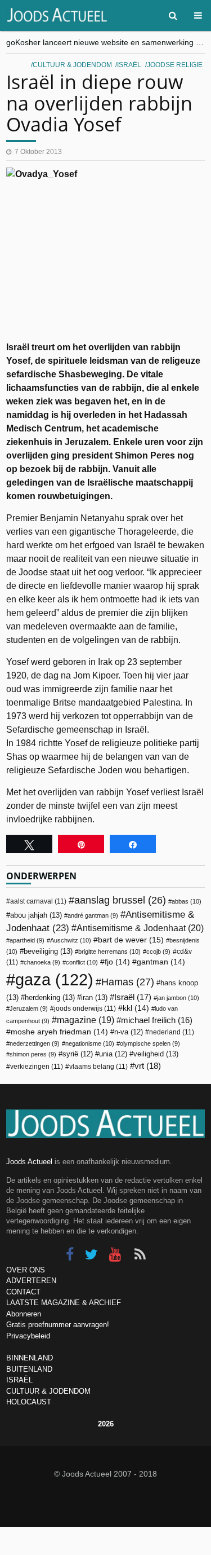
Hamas (127, 982)
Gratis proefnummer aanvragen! (57, 1324)
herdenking (50, 997)
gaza (54, 979)
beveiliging (48, 951)
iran (94, 997)
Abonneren (23, 1314)
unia (113, 1054)
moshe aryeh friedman (59, 1032)
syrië (77, 1054)
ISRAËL (19, 1380)
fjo (117, 962)
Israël (129, 65)
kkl (136, 1008)
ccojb (158, 951)
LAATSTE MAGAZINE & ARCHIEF (63, 1302)
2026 (106, 1424)
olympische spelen (150, 1043)
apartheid (27, 940)
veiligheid (155, 1054)
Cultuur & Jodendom (72, 65)
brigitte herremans (109, 951)
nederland (171, 1032)
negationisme (89, 1043)
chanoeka (42, 962)
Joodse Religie (175, 65)
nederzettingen (35, 1043)
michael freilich (156, 1020)
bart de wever (131, 939)
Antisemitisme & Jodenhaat (140, 928)
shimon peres (33, 1054)
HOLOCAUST (28, 1402)
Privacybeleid (28, 1336)
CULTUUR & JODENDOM (48, 1391)
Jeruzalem (29, 1008)
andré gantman (93, 915)
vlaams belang (98, 1067)
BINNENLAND (29, 1358)
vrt (147, 1066)
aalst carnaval (38, 901)
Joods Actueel (29, 1161)
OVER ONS (25, 1270)
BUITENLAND (29, 1369)
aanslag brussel (120, 900)
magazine (85, 1020)
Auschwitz (70, 940)
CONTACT (23, 1292)
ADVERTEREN (31, 1280)
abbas (186, 901)
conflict (82, 962)
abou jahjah (36, 915)
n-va (128, 1032)
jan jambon (178, 997)
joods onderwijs (85, 1008)
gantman (161, 962)
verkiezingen (36, 1067)
